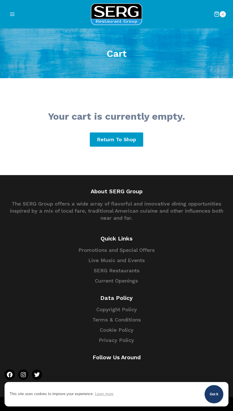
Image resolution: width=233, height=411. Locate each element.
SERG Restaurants (117, 270)
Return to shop (116, 139)
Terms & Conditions (116, 320)
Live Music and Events (116, 260)
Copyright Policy (116, 309)
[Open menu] (12, 14)
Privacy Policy (116, 340)
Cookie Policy (117, 330)
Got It (214, 394)
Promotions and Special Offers (116, 250)
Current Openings (116, 281)
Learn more (104, 394)
